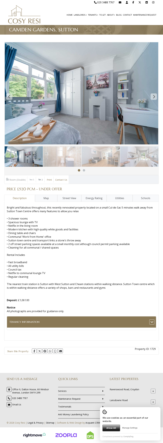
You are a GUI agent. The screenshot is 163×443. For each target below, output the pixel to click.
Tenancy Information (24, 321)
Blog (119, 14)
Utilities (119, 198)
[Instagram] (153, 2)
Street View (69, 198)
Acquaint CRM (92, 422)
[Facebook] (133, 2)
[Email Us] (120, 2)
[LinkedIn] (146, 2)
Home (70, 14)
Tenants (92, 14)
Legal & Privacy (35, 422)
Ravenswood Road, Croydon (124, 389)
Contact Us (61, 179)
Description (20, 198)
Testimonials (64, 406)
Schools (145, 198)
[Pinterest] (44, 350)
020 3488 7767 (105, 2)
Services (62, 390)
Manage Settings (129, 428)
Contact (127, 14)
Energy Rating (94, 198)
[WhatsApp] (50, 350)
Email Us (16, 404)
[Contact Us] (127, 2)
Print (49, 179)
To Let (102, 14)
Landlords (79, 14)
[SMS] (55, 350)
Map (46, 198)
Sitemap (50, 422)
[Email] (60, 350)
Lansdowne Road (119, 400)
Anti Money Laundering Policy (73, 414)
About (110, 14)
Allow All (111, 428)
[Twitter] (139, 2)
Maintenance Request (144, 14)
